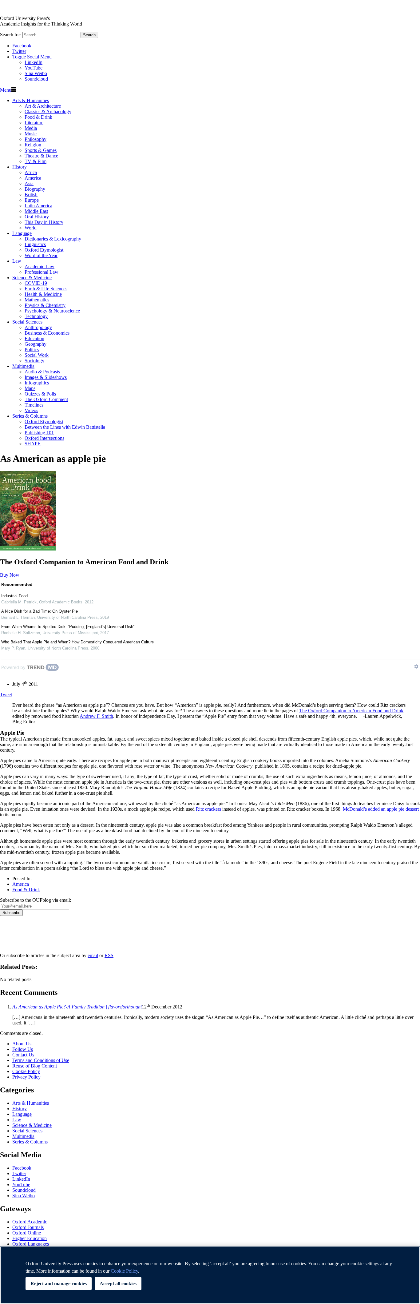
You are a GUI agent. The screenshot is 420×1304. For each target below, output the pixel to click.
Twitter (19, 51)
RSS (109, 955)
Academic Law (39, 266)
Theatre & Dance (41, 155)
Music (31, 133)
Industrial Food (14, 596)
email (93, 955)
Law (16, 261)
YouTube (33, 67)
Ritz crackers (208, 809)
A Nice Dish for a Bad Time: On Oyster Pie (39, 611)
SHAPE (33, 443)
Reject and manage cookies (58, 1283)
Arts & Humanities (30, 100)
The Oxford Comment (46, 399)
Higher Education (29, 1238)
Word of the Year (41, 255)
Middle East (36, 211)
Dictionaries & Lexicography (53, 238)
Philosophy (35, 139)
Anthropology (38, 327)
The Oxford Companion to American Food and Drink (351, 710)
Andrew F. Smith (96, 716)
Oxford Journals (28, 1227)
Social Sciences (27, 321)
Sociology (34, 360)
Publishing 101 (39, 432)
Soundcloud (36, 79)
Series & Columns (30, 416)
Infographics (37, 382)
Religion (33, 144)
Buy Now (9, 575)
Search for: (10, 34)
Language (22, 233)
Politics (32, 349)
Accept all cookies (118, 1283)
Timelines (34, 405)
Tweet (6, 694)
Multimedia (23, 366)
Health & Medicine (43, 294)
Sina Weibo (36, 73)
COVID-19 (36, 283)
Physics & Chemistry (45, 305)
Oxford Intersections (44, 438)
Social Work (37, 355)
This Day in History (44, 222)
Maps (30, 388)
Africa (31, 172)
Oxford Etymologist (44, 249)
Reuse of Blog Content (34, 1065)
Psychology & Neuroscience (52, 310)
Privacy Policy (17, 937)
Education (34, 338)
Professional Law (41, 272)
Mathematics (37, 299)
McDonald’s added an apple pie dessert (381, 809)
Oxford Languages (30, 1243)
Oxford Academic (29, 1221)
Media (31, 128)
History (19, 166)
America (33, 178)
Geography (35, 344)
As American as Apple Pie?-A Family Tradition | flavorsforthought (77, 1006)
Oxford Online (26, 1232)
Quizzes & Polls (40, 393)
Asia (29, 183)
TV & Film (35, 161)
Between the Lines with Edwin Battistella (65, 427)
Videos (31, 410)
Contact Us (23, 1054)
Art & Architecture (43, 106)
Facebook (21, 45)
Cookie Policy (26, 1071)
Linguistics (35, 244)
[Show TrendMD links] (416, 666)
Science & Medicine (32, 277)
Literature (34, 122)
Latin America (38, 205)
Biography (35, 189)
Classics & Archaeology (48, 111)
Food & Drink (38, 117)
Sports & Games (41, 150)
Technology (36, 316)
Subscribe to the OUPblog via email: (35, 900)
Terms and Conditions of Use (40, 1060)
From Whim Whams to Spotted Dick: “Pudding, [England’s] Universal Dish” (67, 626)
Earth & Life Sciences (46, 288)
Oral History (37, 216)
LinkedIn (33, 62)
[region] (210, 1275)
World (31, 227)
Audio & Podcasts (42, 371)
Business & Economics (47, 333)
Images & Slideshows (46, 377)
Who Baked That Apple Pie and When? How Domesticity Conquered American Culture (77, 642)
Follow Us (22, 1049)
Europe (32, 200)
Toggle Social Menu (32, 56)
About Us (21, 1043)
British (31, 194)
